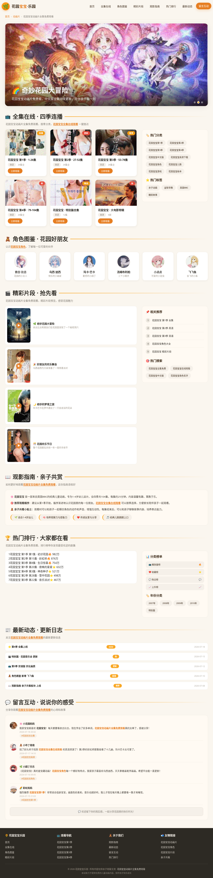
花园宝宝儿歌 (175, 164)
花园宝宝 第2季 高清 (162, 328)
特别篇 (152, 610)
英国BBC (184, 187)
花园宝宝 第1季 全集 (162, 320)
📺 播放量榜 (175, 564)
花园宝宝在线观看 (181, 368)
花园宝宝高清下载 (179, 157)
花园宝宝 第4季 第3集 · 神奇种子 (29, 571)
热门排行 (171, 6)
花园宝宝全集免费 (157, 368)
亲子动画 (153, 187)
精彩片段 (138, 6)
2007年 (152, 603)
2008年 (165, 603)
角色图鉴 (122, 6)
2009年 (179, 603)
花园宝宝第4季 (177, 149)
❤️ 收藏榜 (175, 572)
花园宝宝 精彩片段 (161, 351)
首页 (92, 6)
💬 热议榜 (175, 579)
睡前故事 (153, 194)
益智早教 (168, 187)
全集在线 (106, 6)
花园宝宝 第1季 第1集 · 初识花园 (29, 554)
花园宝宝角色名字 (179, 375)
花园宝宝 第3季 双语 (162, 335)
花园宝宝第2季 (177, 142)
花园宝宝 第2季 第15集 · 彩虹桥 (28, 558)
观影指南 (155, 6)
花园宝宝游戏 (155, 171)
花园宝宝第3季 (156, 149)
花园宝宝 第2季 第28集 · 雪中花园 (30, 575)
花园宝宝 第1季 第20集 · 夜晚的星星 (31, 567)
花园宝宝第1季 (156, 142)
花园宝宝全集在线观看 (65, 124)
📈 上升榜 (175, 586)
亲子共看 (165, 857)
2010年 (193, 603)
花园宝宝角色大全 (161, 343)
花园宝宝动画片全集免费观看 (39, 484)
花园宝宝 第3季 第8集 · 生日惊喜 (29, 563)
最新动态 (187, 6)
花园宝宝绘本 (175, 171)
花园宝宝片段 (168, 852)
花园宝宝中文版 (156, 157)
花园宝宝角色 (155, 164)
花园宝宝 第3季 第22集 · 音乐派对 (30, 580)
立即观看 (15, 171)
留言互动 (204, 6)
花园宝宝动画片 (169, 842)
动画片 (16, 16)
